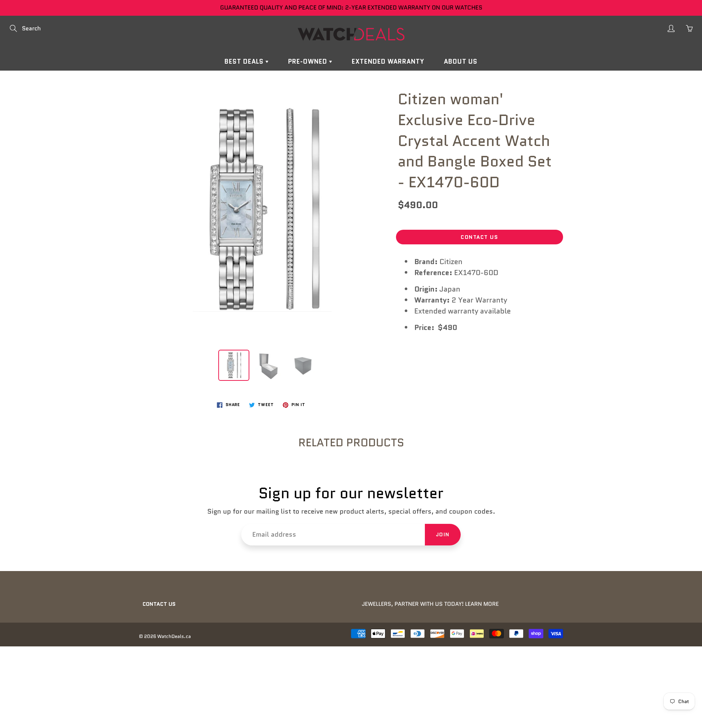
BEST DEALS (244, 61)
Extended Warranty (388, 61)
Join (443, 534)
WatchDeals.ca (174, 636)
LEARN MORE (482, 604)
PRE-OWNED (308, 61)
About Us (461, 61)
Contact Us (479, 237)
